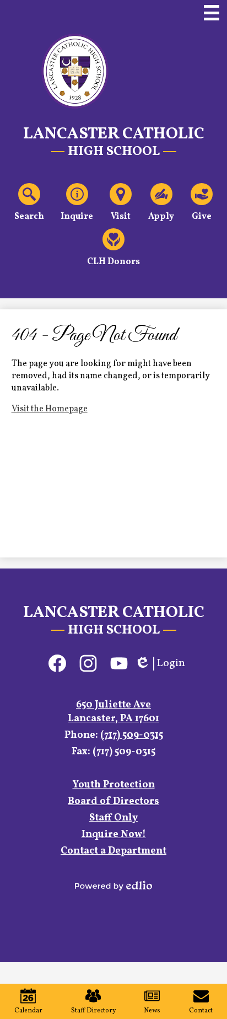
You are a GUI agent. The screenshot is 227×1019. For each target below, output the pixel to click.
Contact (201, 1010)
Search (29, 217)
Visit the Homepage (50, 409)
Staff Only (113, 818)
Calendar (28, 1010)
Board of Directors (113, 801)
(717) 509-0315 (131, 735)
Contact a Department (113, 851)
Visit (121, 217)
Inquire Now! (114, 834)
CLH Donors (113, 262)
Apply (161, 217)
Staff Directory (93, 1010)
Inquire (77, 217)
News (152, 1010)
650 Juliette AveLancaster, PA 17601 (113, 712)
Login (159, 664)
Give (202, 217)
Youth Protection (114, 785)
